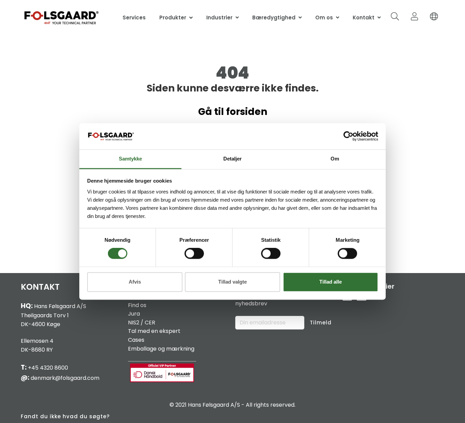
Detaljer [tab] (232, 159)
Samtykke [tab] (130, 159)
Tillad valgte (232, 282)
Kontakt (363, 17)
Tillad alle (330, 282)
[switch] (194, 253)
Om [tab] (335, 159)
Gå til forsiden (232, 111)
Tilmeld (321, 322)
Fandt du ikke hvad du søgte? (65, 416)
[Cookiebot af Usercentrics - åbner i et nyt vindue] (348, 136)
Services (134, 17)
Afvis (135, 282)
